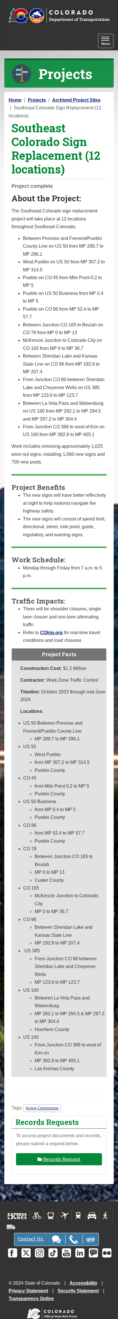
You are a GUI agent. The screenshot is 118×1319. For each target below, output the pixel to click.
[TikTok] (53, 1253)
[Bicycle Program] (37, 1215)
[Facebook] (12, 1253)
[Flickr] (107, 1253)
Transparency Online (31, 1298)
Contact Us (31, 1239)
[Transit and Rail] (51, 1215)
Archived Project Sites (76, 100)
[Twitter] (26, 1253)
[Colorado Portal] (53, 1312)
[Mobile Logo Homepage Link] (59, 15)
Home (15, 100)
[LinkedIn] (80, 1253)
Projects (37, 100)
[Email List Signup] (93, 1253)
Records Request (61, 1159)
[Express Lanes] (17, 1215)
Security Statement (78, 1290)
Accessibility (83, 1283)
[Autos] (92, 1215)
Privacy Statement (28, 1290)
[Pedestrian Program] (106, 1215)
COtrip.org (51, 632)
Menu (107, 41)
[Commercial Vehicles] (11, 1227)
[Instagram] (39, 1253)
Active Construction (42, 1108)
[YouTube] (66, 1253)
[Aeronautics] (65, 1215)
